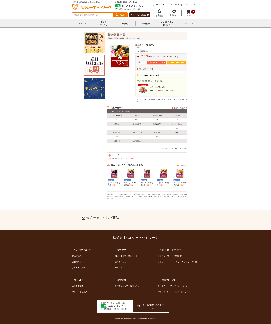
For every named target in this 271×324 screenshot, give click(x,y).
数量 (138, 62)
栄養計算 (178, 256)
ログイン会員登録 (159, 15)
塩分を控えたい (104, 23)
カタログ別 (188, 24)
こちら (131, 158)
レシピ (160, 262)
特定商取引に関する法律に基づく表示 (174, 292)
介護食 (125, 24)
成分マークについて (180, 108)
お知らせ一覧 (163, 256)
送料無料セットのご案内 (150, 75)
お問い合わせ (190, 4)
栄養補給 (146, 24)
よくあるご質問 (78, 268)
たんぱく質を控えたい (167, 23)
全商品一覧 (183, 165)
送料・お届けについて (145, 69)
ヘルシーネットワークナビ (185, 262)
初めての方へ (161, 4)
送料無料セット (121, 262)
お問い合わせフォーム (153, 306)
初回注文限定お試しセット (126, 256)
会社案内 (161, 286)
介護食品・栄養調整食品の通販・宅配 (118, 38)
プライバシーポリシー (179, 286)
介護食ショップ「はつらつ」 (127, 286)
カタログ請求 (77, 286)
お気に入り (174, 15)
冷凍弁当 (82, 24)
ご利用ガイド (174, 4)
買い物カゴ (190, 13)
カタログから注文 (138, 15)
